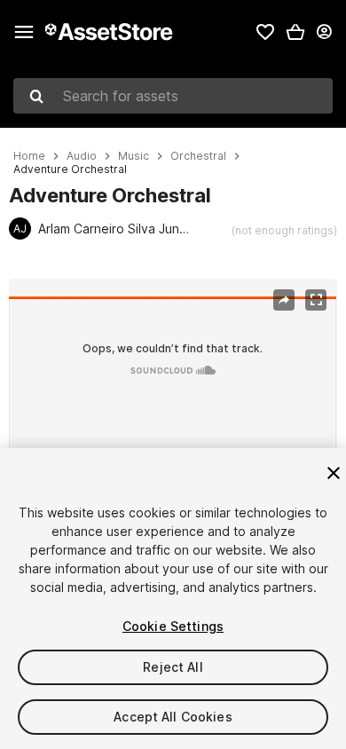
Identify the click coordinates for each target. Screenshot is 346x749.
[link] (265, 32)
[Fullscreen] (315, 300)
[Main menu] (24, 32)
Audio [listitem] (82, 156)
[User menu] (324, 32)
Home (29, 156)
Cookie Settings (173, 626)
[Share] (284, 300)
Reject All (172, 666)
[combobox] (173, 96)
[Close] (333, 473)
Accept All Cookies (173, 716)
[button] (295, 32)
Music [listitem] (133, 156)
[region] (172, 388)
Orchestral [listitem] (198, 156)
